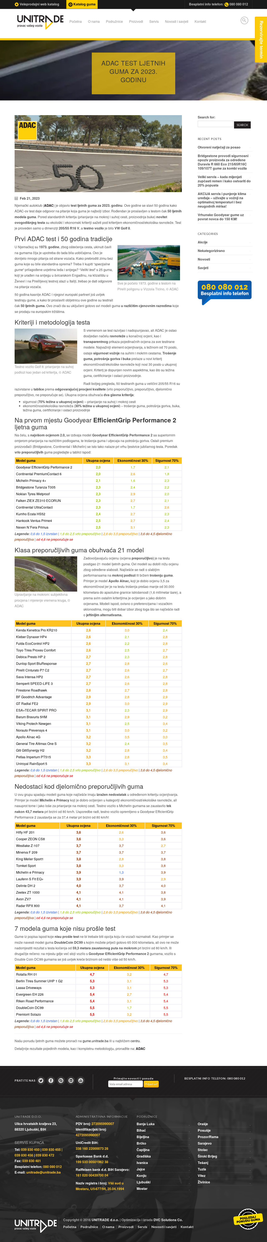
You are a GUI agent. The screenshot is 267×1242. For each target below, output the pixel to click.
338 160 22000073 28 (92, 1148)
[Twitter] (41, 1080)
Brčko (141, 1143)
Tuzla (202, 1169)
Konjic (142, 1175)
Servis (154, 21)
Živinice (204, 1182)
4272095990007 (88, 1134)
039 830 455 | (52, 1149)
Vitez (201, 1175)
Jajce (141, 1169)
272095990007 (103, 1123)
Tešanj (203, 1162)
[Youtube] (81, 1080)
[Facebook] (51, 1080)
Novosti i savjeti (176, 21)
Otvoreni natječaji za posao (219, 147)
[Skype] (61, 1080)
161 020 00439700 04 (92, 1175)
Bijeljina (143, 1136)
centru (135, 1040)
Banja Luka (146, 1123)
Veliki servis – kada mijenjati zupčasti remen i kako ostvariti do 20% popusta (224, 181)
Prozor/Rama (208, 1136)
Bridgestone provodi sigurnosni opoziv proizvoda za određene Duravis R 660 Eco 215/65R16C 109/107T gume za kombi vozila (223, 162)
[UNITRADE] (36, 1221)
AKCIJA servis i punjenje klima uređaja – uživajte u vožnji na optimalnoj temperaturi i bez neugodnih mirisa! (222, 200)
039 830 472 (45, 1155)
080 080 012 (52, 1166)
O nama (94, 21)
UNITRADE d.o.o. (105, 1219)
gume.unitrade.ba (95, 1040)
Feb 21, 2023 (30, 198)
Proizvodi (136, 21)
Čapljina (143, 1149)
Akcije (203, 242)
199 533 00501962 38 (92, 1161)
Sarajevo (205, 1143)
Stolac (203, 1149)
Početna (75, 21)
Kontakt (200, 21)
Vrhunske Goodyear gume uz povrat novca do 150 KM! (221, 216)
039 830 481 (31, 1160)
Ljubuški (143, 1182)
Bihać (141, 1130)
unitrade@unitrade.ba (43, 1172)
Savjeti (203, 267)
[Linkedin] (71, 1080)
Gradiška (144, 1156)
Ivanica (142, 1162)
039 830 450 (30, 1149)
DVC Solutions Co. (168, 1219)
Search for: (206, 117)
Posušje (204, 1130)
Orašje (203, 1123)
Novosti (204, 259)
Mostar (142, 1188)
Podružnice (114, 21)
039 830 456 (24, 1155)
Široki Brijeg (207, 1156)
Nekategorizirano (211, 250)
